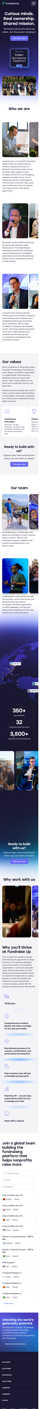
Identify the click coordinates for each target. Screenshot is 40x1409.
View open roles (19, 38)
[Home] (15, 3)
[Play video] (19, 85)
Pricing (5, 1400)
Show (8, 1303)
